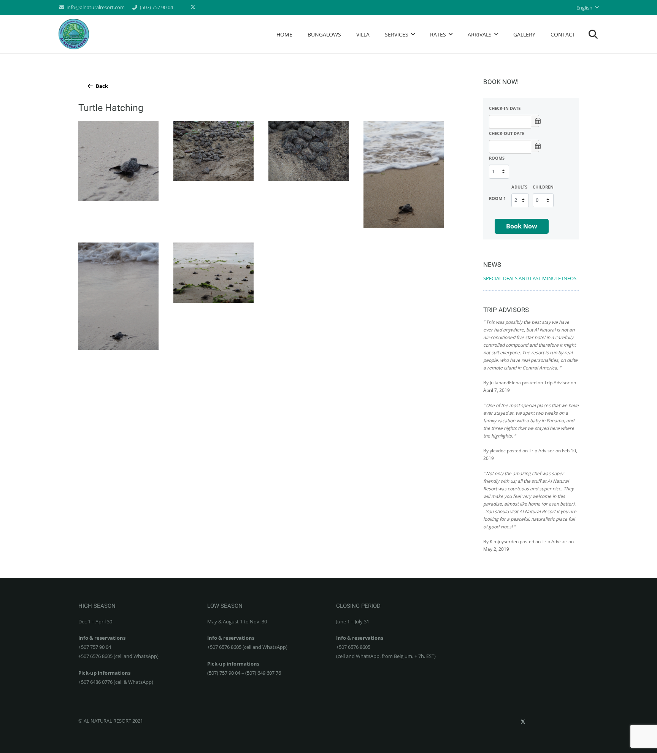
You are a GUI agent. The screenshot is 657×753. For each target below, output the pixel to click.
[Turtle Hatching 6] (118, 174)
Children (543, 187)
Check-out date (506, 133)
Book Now (521, 226)
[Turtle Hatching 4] (118, 296)
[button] (587, 8)
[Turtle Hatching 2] (308, 174)
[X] (195, 8)
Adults (519, 187)
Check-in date (505, 108)
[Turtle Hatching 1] (213, 174)
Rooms (497, 158)
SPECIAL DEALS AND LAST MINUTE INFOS (529, 278)
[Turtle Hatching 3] (403, 174)
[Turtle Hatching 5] (213, 296)
